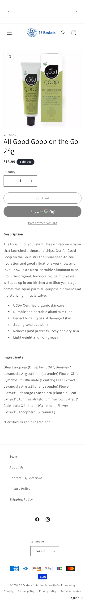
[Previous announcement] (9, 11)
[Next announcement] (76, 11)
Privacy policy (48, 591)
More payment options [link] (42, 223)
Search (14, 456)
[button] (9, 33)
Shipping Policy (21, 499)
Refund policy (26, 591)
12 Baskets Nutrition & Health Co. (39, 585)
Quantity (9, 172)
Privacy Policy (19, 488)
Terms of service (71, 591)
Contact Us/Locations (25, 478)
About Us (16, 467)
